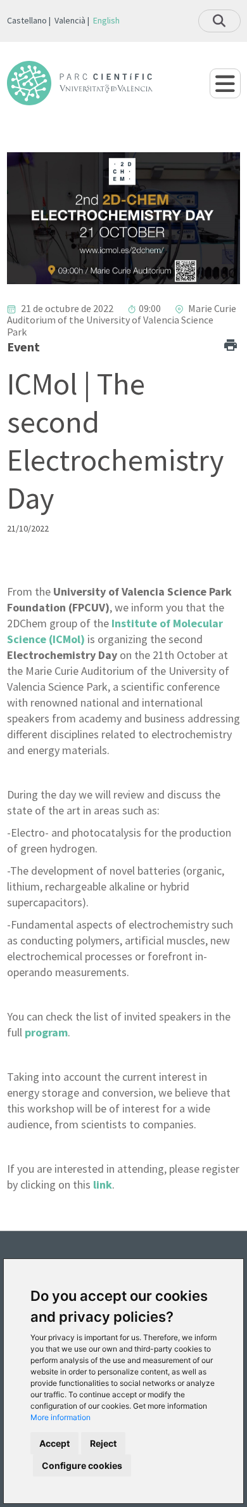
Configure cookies (82, 1465)
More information (60, 1417)
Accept (54, 1443)
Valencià (70, 20)
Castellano (27, 20)
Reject (103, 1443)
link (102, 1184)
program (46, 1032)
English (106, 20)
